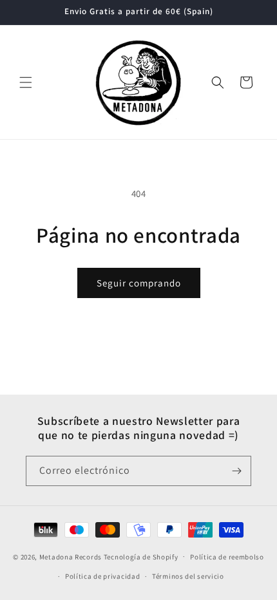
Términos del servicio (188, 576)
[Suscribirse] (236, 471)
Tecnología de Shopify (141, 556)
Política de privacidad (102, 576)
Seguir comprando (139, 283)
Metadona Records (70, 556)
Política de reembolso (227, 556)
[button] (26, 82)
